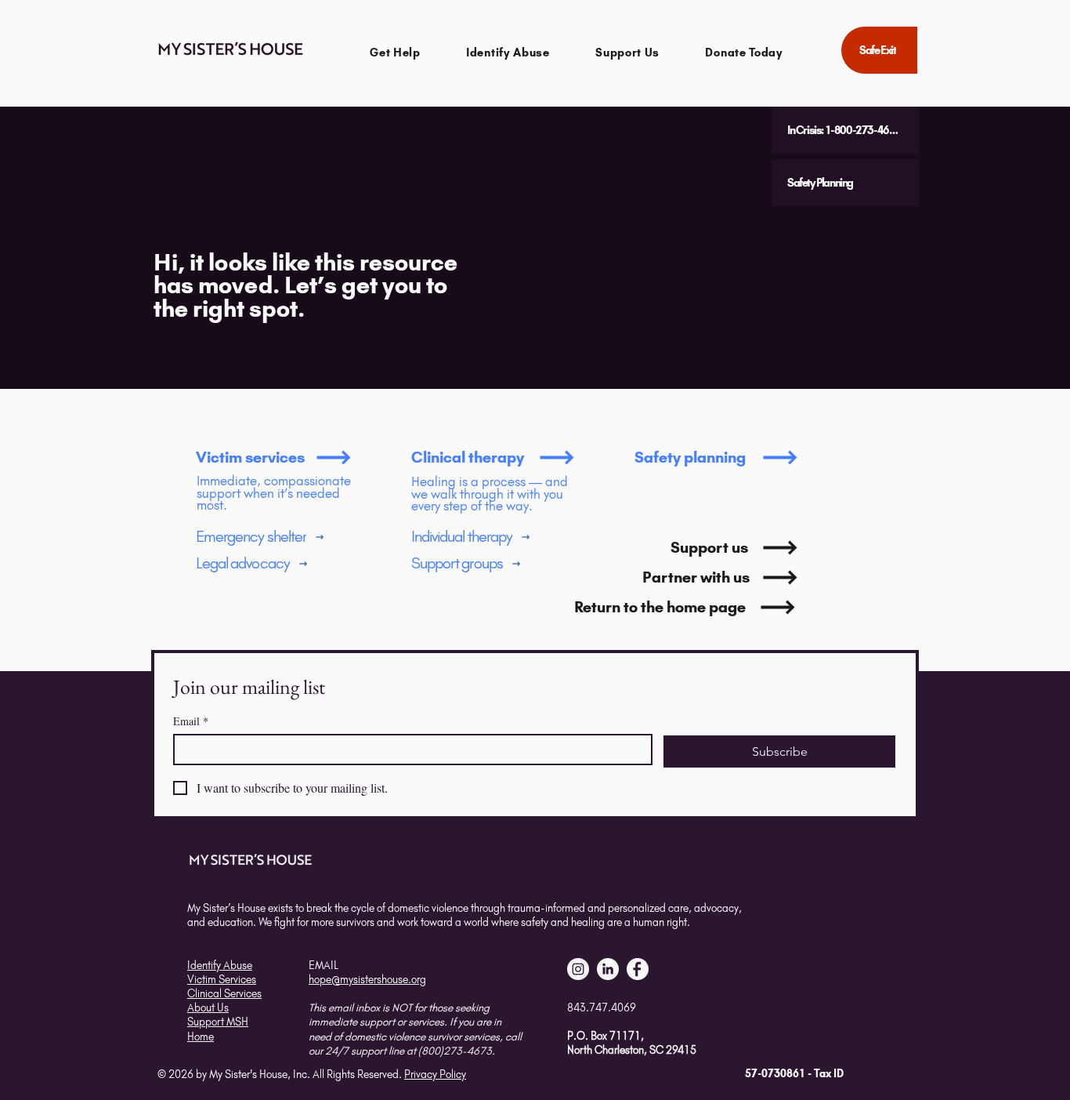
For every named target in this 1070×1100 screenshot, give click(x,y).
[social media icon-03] (638, 969)
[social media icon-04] (608, 969)
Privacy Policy (435, 1074)
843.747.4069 (601, 1007)
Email (190, 721)
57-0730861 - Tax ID (794, 1073)
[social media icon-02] (578, 969)
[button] (395, 52)
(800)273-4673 (455, 1050)
